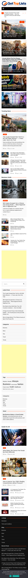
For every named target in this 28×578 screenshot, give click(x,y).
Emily (5, 148)
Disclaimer (4, 521)
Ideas (4, 330)
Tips (4, 333)
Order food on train (6, 389)
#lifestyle (15, 381)
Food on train (6, 387)
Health (12, 387)
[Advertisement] (14, 265)
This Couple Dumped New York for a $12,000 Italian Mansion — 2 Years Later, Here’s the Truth (13, 138)
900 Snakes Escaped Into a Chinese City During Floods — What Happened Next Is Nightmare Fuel (14, 35)
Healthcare (18, 387)
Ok (10, 576)
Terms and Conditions (7, 524)
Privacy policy (16, 576)
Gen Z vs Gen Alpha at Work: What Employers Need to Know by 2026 (18, 170)
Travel (4, 336)
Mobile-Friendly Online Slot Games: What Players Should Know (17, 504)
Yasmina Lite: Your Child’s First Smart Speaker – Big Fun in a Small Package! (17, 241)
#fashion (5, 381)
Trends (5, 134)
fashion (20, 384)
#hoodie (9, 381)
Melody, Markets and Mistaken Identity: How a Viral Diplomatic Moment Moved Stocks (12, 87)
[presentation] (23, 13)
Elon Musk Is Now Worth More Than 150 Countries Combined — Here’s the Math (18, 154)
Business (5, 200)
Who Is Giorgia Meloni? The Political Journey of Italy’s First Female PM (17, 220)
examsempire (14, 384)
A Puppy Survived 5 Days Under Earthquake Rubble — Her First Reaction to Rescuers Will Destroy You (14, 52)
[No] (26, 574)
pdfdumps (12, 389)
